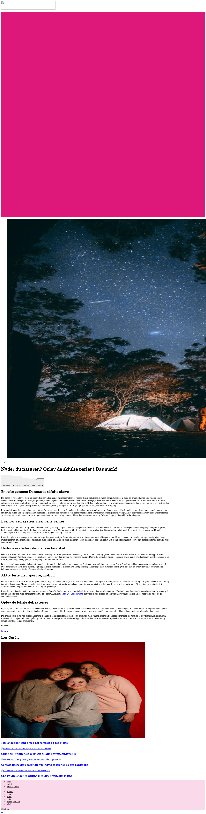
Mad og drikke (13, 801)
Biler (9, 781)
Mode (9, 804)
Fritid (9, 796)
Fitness (10, 791)
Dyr (8, 789)
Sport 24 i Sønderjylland (72, 594)
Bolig (9, 784)
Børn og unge (13, 786)
